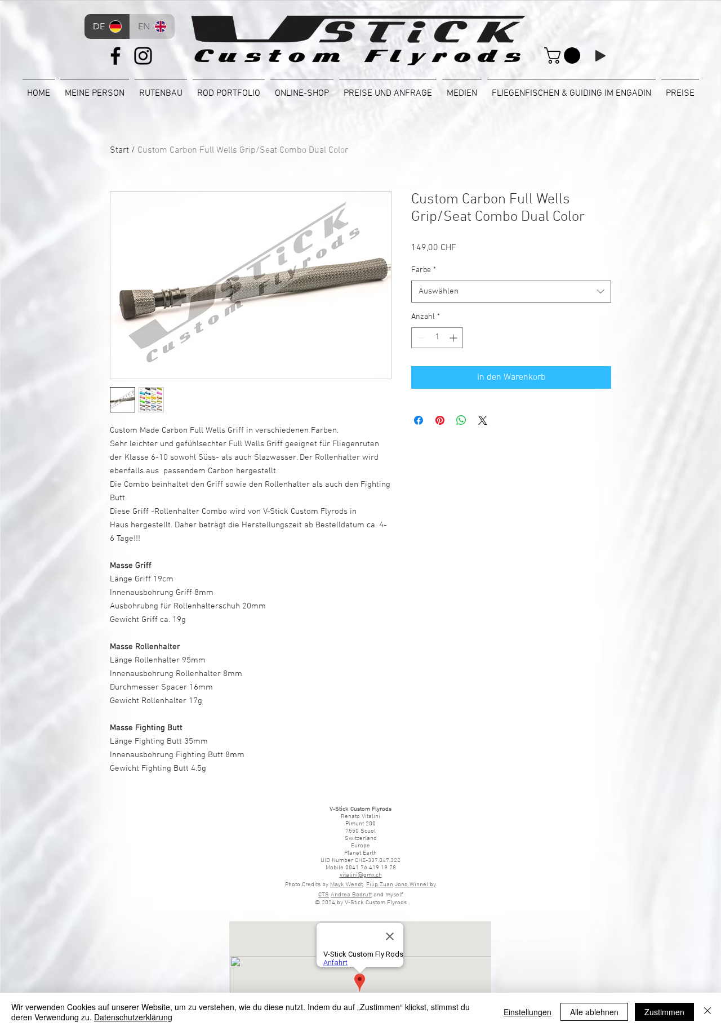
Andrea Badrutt (351, 895)
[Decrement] (420, 338)
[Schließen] (707, 1012)
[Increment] (454, 338)
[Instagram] (143, 56)
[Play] (600, 55)
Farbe (423, 270)
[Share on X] (482, 420)
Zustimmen (664, 1011)
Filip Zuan (379, 884)
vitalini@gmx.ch (361, 875)
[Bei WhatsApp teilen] (461, 420)
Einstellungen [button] (527, 1011)
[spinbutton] (437, 338)
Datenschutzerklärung (133, 1017)
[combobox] (511, 292)
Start (119, 150)
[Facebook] (115, 56)
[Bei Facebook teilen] (418, 420)
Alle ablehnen (594, 1011)
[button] (564, 55)
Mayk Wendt (346, 884)
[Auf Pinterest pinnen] (440, 420)
